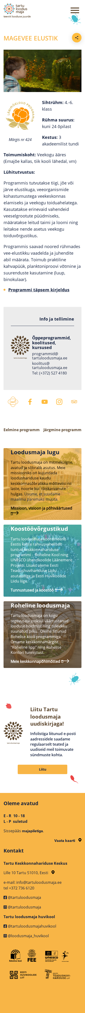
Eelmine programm (22, 429)
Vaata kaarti (65, 840)
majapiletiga (32, 831)
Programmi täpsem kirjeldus (38, 290)
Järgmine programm (62, 429)
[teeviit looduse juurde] (31, 9)
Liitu (42, 769)
